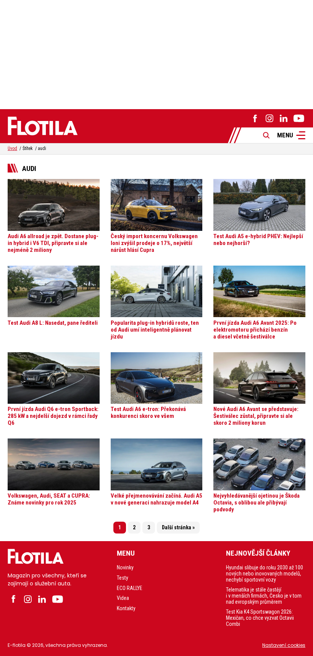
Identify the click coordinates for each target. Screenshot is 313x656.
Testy (122, 578)
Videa (123, 598)
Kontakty (126, 608)
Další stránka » (178, 527)
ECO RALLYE (129, 588)
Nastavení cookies (283, 645)
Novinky (125, 567)
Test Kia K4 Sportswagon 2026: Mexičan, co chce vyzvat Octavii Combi (260, 618)
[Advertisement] (156, 53)
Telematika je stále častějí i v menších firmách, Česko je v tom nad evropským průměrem (264, 596)
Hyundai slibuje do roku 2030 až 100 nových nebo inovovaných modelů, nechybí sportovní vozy (264, 573)
